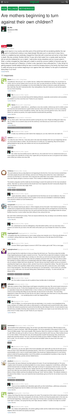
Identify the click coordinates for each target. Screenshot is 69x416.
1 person (9, 90)
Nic (11, 27)
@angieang (16, 393)
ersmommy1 (11, 325)
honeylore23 (11, 205)
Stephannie (11, 117)
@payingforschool (22, 249)
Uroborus (10, 171)
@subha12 (15, 137)
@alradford (16, 361)
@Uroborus (16, 171)
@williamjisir (17, 284)
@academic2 (11, 30)
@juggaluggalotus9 (22, 233)
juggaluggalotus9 (13, 233)
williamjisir (11, 284)
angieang (10, 393)
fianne (9, 79)
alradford (10, 361)
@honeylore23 (18, 204)
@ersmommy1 (18, 325)
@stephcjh (17, 117)
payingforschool (12, 249)
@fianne (14, 79)
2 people (3, 71)
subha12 (10, 137)
